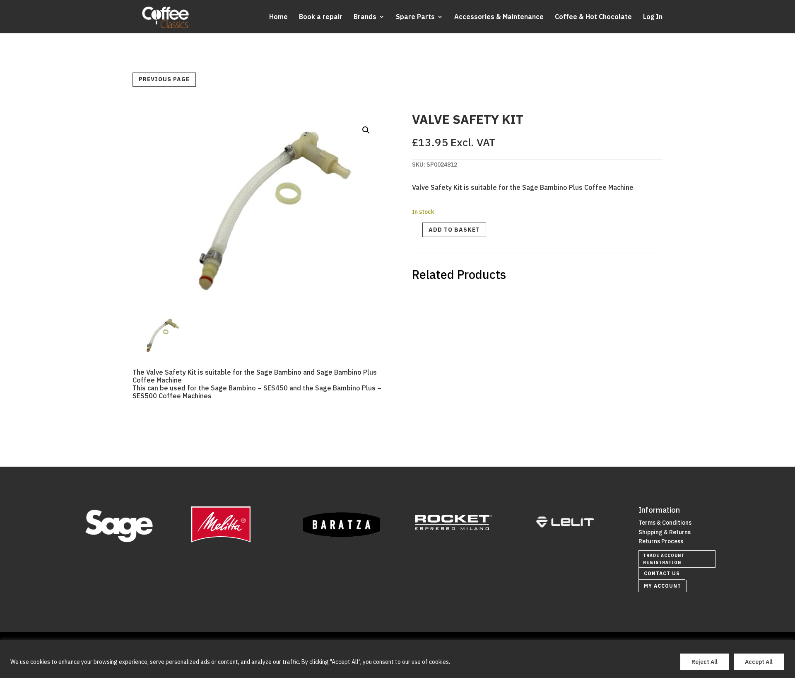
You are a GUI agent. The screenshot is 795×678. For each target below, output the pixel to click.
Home (278, 17)
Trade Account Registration (663, 559)
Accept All (759, 662)
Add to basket (454, 229)
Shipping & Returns (664, 532)
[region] (397, 659)
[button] (366, 130)
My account (662, 586)
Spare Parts (415, 17)
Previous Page (164, 79)
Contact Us (662, 573)
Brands (365, 17)
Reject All (704, 662)
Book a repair (320, 17)
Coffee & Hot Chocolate (593, 17)
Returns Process (660, 541)
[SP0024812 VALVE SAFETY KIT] (159, 350)
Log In (652, 17)
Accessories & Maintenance (499, 17)
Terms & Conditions (664, 522)
